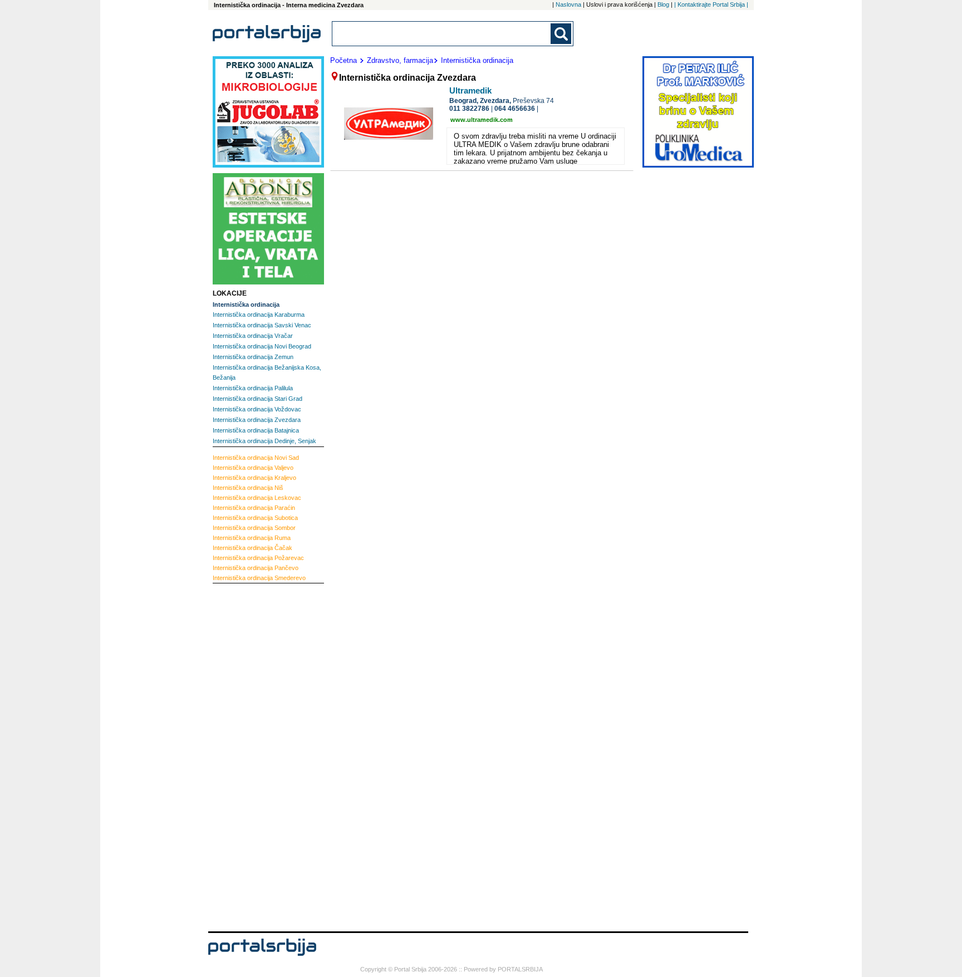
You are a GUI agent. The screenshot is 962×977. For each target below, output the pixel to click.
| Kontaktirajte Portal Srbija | (711, 4)
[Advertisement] (257, 756)
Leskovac (257, 497)
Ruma (252, 537)
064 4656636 (514, 108)
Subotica (255, 517)
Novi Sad (256, 457)
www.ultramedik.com (481, 119)
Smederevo (259, 578)
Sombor (254, 527)
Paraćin (254, 507)
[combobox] (442, 33)
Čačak (252, 547)
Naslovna (568, 4)
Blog (663, 4)
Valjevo (253, 467)
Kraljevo (254, 477)
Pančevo (255, 567)
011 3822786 (469, 108)
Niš (248, 487)
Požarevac (258, 557)
